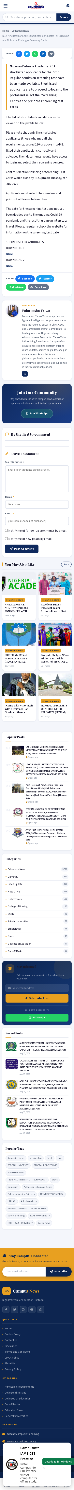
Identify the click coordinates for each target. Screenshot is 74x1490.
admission (13, 1187)
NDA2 (9, 266)
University (13, 877)
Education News (20, 31)
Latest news (44, 1223)
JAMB (11, 914)
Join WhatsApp (38, 413)
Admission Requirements (19, 1387)
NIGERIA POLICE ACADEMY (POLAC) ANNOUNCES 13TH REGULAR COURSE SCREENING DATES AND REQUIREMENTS (17, 613)
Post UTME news (16, 1172)
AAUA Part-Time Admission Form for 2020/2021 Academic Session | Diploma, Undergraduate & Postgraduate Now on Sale (46, 834)
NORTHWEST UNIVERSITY (20, 1223)
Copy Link (40, 287)
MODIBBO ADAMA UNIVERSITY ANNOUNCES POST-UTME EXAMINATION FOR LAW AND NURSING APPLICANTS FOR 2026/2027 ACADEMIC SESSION (42, 1103)
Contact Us (11, 1340)
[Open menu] (6, 6)
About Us (10, 1363)
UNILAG (12, 1201)
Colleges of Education (19, 944)
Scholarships (14, 929)
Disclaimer (11, 1346)
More (66, 564)
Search (64, 17)
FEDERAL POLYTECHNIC (45, 1165)
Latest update (15, 884)
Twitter (47, 278)
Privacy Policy (13, 1369)
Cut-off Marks (15, 951)
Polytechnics (15, 899)
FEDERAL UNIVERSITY (18, 1165)
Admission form (29, 1201)
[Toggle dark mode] (68, 5)
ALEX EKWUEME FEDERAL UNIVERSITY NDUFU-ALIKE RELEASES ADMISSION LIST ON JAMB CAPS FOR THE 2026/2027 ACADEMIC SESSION (43, 1046)
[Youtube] (32, 1309)
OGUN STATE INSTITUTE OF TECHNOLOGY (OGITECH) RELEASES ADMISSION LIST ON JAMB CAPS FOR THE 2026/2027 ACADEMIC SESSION (42, 1065)
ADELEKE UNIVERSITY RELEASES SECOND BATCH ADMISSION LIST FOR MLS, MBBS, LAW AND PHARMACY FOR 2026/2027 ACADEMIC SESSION (44, 1085)
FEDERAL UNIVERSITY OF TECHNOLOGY (27, 1179)
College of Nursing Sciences (21, 1194)
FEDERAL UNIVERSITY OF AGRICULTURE (27, 1208)
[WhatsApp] (35, 54)
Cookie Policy (13, 1334)
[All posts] (25, 374)
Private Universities (18, 921)
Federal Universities (16, 1416)
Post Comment (24, 549)
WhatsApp (17, 287)
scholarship (35, 1158)
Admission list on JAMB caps (38, 1187)
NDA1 (9, 254)
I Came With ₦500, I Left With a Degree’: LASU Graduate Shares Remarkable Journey (19, 710)
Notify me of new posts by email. (30, 539)
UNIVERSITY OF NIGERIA (52, 1194)
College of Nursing (17, 906)
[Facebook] (19, 54)
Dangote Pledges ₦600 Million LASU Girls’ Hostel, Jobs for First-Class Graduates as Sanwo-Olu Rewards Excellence (54, 663)
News (10, 936)
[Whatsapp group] (40, 1309)
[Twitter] (27, 54)
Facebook (26, 278)
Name (9, 497)
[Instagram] (23, 1309)
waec (55, 1179)
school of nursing (16, 1215)
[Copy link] (51, 54)
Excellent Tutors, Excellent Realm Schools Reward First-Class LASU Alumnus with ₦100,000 (54, 611)
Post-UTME (14, 891)
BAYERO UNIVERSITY (40, 1215)
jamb (49, 1158)
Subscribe (60, 1272)
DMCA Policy (12, 1358)
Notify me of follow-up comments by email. (37, 531)
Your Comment (14, 462)
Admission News (16, 1158)
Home (5, 31)
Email (9, 513)
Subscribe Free (39, 998)
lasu (60, 1158)
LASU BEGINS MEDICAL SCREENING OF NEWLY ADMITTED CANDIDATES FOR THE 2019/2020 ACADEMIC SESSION (46, 750)
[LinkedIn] (43, 54)
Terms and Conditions (18, 1352)
